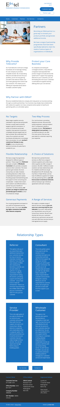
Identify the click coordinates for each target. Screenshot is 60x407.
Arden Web (51, 404)
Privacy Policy (18, 404)
